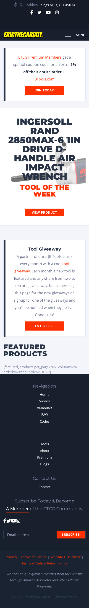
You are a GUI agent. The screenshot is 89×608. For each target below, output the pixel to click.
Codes (44, 421)
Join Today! (44, 90)
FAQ (44, 414)
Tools (44, 444)
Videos (44, 401)
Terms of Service (34, 557)
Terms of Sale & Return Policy (44, 563)
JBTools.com (44, 79)
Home (44, 394)
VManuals (44, 408)
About (44, 450)
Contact (44, 486)
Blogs (44, 464)
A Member (17, 508)
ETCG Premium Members (40, 57)
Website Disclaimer (65, 557)
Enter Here (44, 326)
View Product (44, 212)
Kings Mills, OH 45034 (57, 5)
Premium (44, 457)
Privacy (11, 557)
